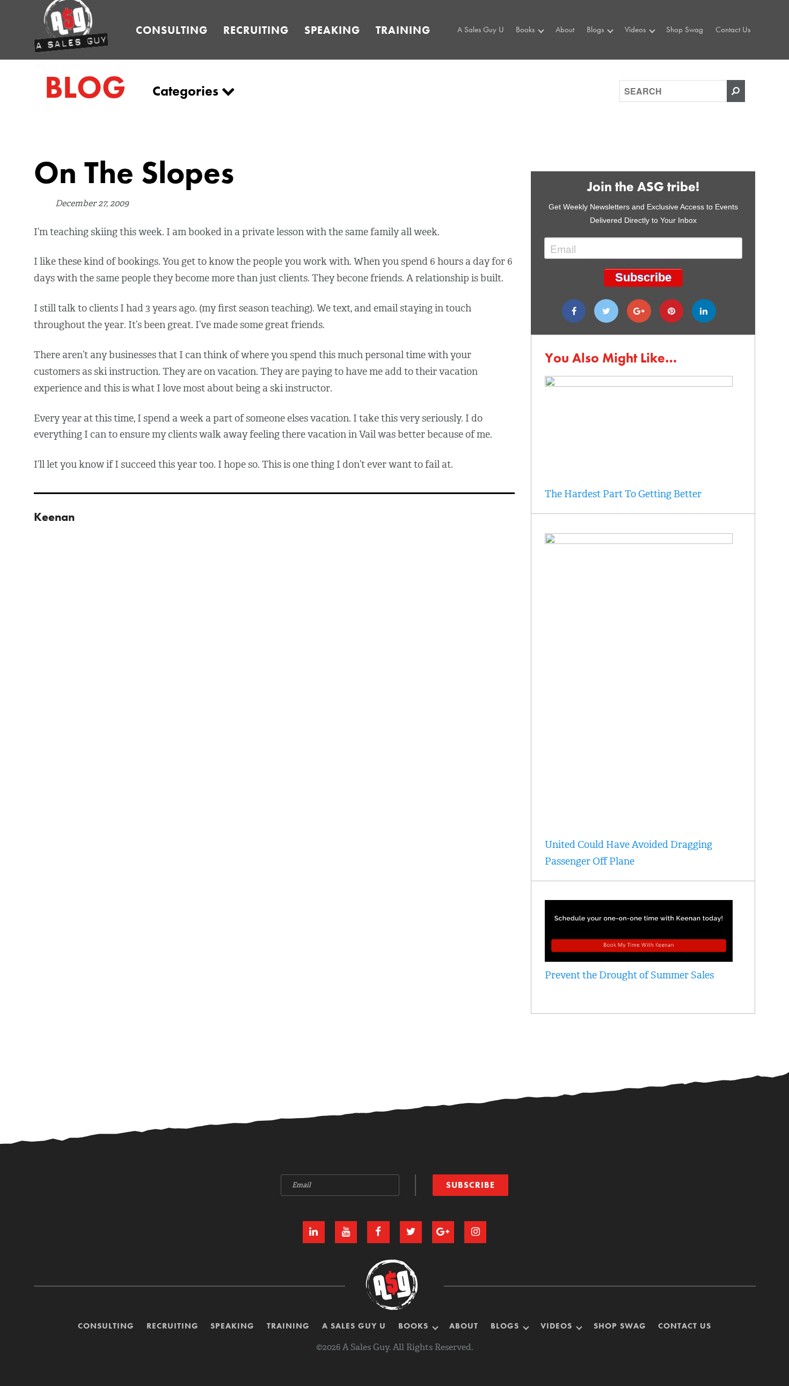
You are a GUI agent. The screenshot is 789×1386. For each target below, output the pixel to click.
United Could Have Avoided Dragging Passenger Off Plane (628, 853)
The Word (642, 63)
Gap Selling (537, 51)
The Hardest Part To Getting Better (623, 494)
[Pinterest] (672, 311)
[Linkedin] (704, 311)
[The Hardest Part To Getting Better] (639, 383)
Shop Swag (684, 29)
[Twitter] (606, 311)
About (565, 29)
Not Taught (535, 63)
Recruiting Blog (613, 63)
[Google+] (639, 311)
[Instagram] (475, 1232)
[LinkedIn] (314, 1232)
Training (403, 30)
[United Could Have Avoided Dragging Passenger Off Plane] (639, 540)
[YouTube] (346, 1232)
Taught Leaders (650, 75)
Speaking (332, 30)
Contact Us (732, 29)
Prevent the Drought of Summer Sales (629, 975)
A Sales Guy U (480, 29)
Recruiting (256, 30)
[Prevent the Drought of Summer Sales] (639, 958)
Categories (187, 91)
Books (526, 29)
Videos (636, 29)
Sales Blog (606, 51)
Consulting (172, 30)
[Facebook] (574, 311)
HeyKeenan (645, 51)
